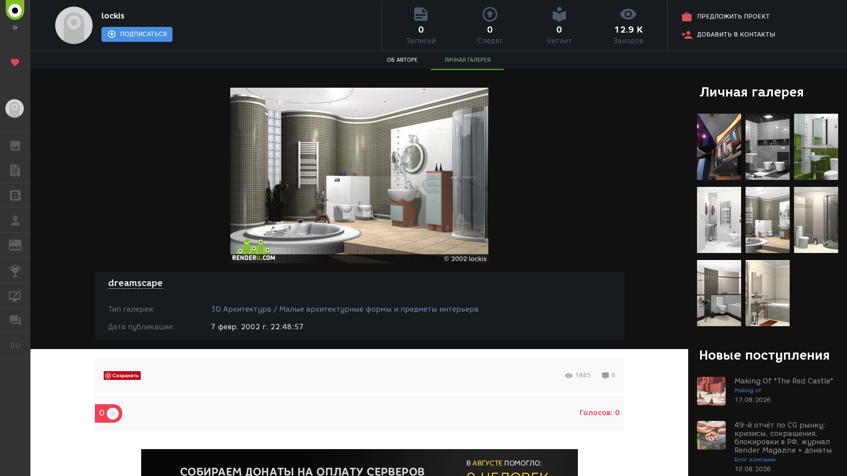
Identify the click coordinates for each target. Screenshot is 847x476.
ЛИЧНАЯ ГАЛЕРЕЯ (467, 59)
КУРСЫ (15, 295)
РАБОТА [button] (15, 220)
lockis (112, 16)
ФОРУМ (15, 320)
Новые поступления (764, 355)
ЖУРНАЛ (20, 244)
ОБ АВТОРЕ (402, 59)
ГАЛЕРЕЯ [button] (15, 145)
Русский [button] (20, 345)
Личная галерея (751, 92)
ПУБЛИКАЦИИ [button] (15, 170)
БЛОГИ (15, 195)
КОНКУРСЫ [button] (15, 270)
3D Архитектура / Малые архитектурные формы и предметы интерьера (345, 309)
